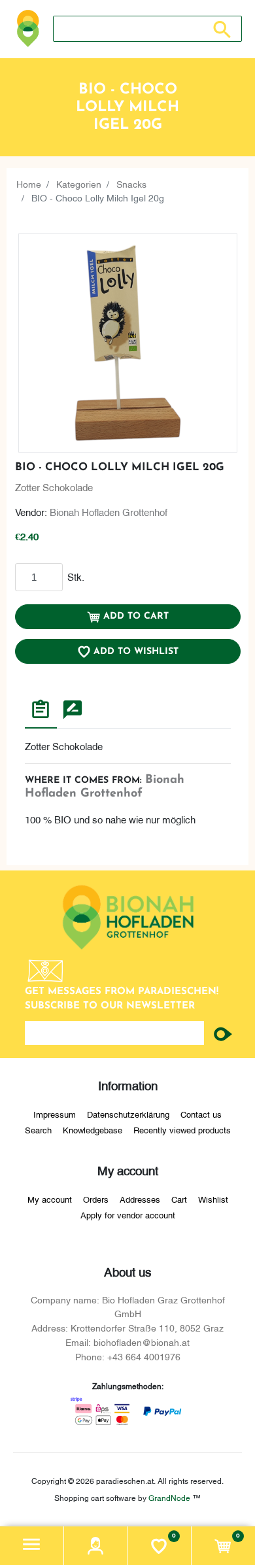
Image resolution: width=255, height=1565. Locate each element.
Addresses (140, 1199)
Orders (96, 1199)
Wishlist (213, 1199)
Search (38, 1129)
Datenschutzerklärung (128, 1114)
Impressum (54, 1114)
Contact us (201, 1114)
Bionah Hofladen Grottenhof (108, 511)
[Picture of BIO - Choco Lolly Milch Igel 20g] (127, 343)
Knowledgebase (92, 1129)
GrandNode (169, 1497)
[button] (32, 1545)
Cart (179, 1199)
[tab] (41, 711)
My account (49, 1199)
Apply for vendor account (127, 1214)
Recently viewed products (182, 1129)
